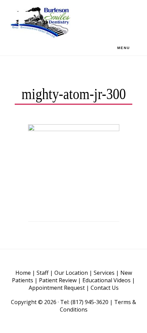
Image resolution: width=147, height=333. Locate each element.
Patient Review (58, 280)
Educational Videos (106, 280)
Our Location (71, 272)
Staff (43, 272)
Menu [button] (123, 48)
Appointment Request (57, 287)
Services (104, 272)
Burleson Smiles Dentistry (44, 22)
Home (23, 272)
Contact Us (105, 287)
